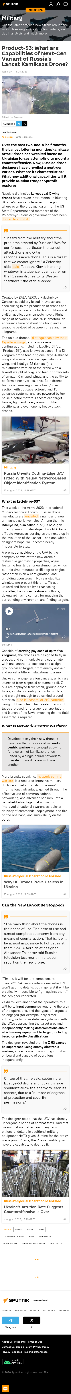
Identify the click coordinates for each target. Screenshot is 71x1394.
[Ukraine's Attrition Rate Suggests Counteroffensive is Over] (35, 1173)
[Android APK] (13, 1362)
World (6, 1310)
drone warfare (10, 1243)
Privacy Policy (41, 1346)
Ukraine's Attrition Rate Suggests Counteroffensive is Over (34, 1209)
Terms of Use (34, 1341)
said (16, 266)
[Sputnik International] (11, 5)
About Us (7, 1341)
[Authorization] (51, 4)
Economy (49, 1310)
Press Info (20, 1341)
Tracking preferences (35, 1351)
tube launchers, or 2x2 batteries (40, 700)
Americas (20, 1310)
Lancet (41, 1229)
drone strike (45, 1236)
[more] (65, 287)
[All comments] (5, 1388)
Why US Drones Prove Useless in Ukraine (34, 884)
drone (31, 1236)
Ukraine (29, 1229)
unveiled (31, 516)
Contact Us (8, 1346)
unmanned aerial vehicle (33, 1243)
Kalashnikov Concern (13, 1236)
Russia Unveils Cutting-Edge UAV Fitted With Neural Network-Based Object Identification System (35, 478)
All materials (7, 137)
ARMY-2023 (56, 1243)
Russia (18, 1229)
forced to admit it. (16, 219)
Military (10, 467)
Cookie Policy (24, 1346)
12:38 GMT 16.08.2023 (14, 71)
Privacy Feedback (12, 1351)
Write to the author (24, 137)
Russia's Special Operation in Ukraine (32, 876)
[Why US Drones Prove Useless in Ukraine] (35, 848)
